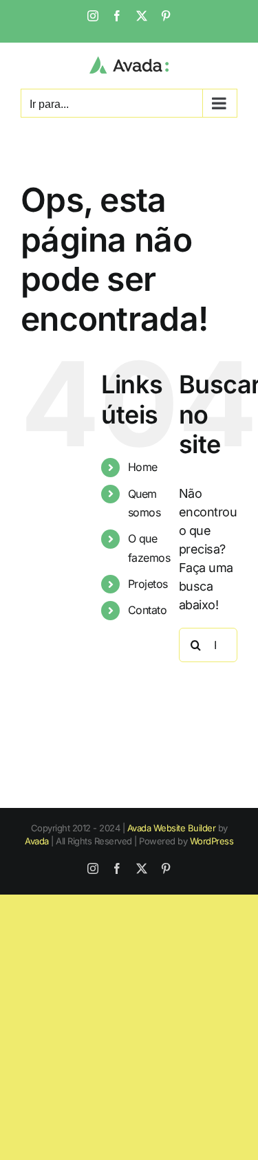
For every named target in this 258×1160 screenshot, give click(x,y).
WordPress (212, 840)
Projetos (148, 584)
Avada (37, 840)
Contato (147, 610)
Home (143, 467)
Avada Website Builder (171, 827)
